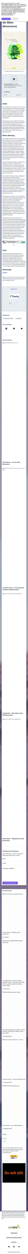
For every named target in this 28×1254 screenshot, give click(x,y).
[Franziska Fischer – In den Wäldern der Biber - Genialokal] (14, 305)
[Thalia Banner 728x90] (14, 241)
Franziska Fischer (8, 318)
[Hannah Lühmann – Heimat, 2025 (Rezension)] (14, 1058)
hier (2, 1218)
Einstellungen (17, 9)
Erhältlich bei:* (14, 289)
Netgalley (22, 277)
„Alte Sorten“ (9, 264)
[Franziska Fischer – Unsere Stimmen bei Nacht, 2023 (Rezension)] (14, 526)
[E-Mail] (22, 329)
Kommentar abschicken (10, 883)
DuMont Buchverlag (13, 277)
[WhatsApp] (14, 329)
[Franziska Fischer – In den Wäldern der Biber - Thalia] (14, 296)
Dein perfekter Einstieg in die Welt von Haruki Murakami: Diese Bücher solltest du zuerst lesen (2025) (13, 1031)
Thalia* (5, 94)
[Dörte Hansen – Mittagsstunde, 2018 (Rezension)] (14, 777)
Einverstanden (6, 18)
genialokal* (18, 94)
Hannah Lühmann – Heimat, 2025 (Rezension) (14, 1079)
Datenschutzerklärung (7, 14)
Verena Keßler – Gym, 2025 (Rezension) (12, 1125)
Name (4, 858)
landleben (18, 318)
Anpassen (15, 18)
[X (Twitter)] (6, 329)
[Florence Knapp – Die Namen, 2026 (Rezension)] (14, 911)
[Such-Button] (4, 1141)
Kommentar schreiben (8, 868)
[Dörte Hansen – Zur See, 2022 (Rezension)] (14, 401)
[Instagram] (8, 1246)
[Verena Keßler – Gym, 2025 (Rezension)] (14, 1104)
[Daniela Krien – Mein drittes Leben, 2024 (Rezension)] (14, 652)
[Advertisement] (14, 1196)
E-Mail (4, 863)
